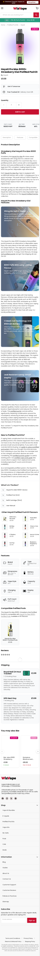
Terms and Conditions (12, 938)
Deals (5, 850)
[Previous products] (2, 751)
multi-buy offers (23, 793)
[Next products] (38, 751)
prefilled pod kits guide (21, 456)
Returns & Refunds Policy (13, 941)
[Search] (36, 14)
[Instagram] (7, 798)
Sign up (32, 920)
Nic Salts (6, 833)
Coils (4, 844)
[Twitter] (11, 798)
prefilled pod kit (15, 411)
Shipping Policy (30, 941)
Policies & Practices (10, 896)
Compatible (33, 137)
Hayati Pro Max (17, 157)
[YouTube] (15, 798)
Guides (5, 868)
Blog (4, 862)
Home (3, 25)
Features (20, 137)
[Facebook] (2, 798)
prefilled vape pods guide (23, 458)
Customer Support (9, 885)
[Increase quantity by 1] (19, 105)
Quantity (4, 100)
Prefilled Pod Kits (12, 25)
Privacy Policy (28, 938)
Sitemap (6, 902)
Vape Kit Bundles (9, 810)
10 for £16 (27, 792)
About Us (6, 873)
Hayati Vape (24, 355)
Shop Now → (32, 2)
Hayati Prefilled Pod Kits (30, 194)
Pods (4, 839)
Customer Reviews (9, 890)
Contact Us (7, 879)
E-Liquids (6, 816)
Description (7, 137)
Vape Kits (6, 827)
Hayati (23, 25)
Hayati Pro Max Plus (12, 173)
